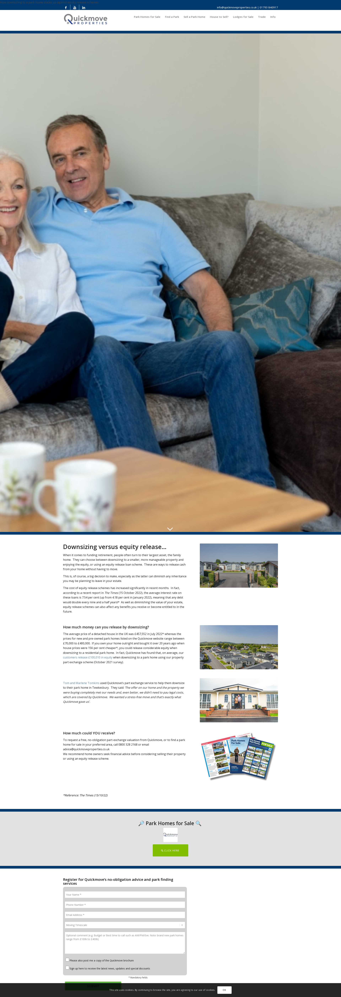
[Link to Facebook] (65, 7)
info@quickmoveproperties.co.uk (237, 7)
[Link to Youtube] (74, 7)
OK (224, 989)
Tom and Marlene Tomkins (81, 683)
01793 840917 (269, 7)
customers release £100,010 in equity (87, 657)
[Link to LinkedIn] (83, 7)
